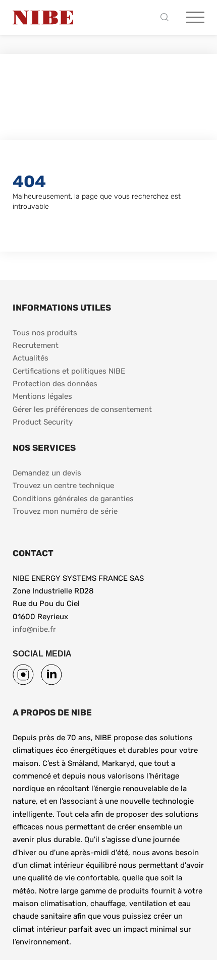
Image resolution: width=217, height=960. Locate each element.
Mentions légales (42, 396)
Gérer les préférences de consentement (82, 409)
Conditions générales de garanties (73, 498)
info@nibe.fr (34, 629)
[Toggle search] (167, 18)
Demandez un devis (47, 472)
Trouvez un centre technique (63, 485)
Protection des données (55, 383)
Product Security (43, 422)
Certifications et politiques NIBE (69, 371)
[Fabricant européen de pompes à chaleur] (43, 18)
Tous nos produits (45, 332)
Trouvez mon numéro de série (65, 511)
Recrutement (36, 345)
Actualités (30, 358)
